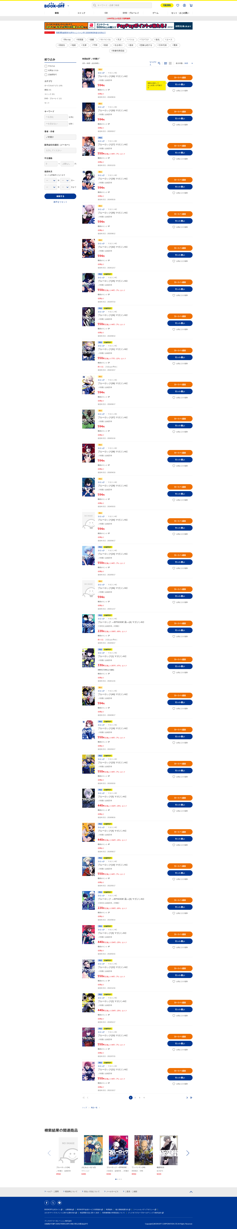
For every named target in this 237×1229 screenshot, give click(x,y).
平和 (95, 45)
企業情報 (68, 1209)
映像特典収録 (118, 51)
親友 (131, 45)
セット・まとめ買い (180, 13)
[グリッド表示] (170, 63)
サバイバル (106, 40)
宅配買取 (167, 5)
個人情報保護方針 (121, 1209)
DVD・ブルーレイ (131, 13)
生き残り (119, 45)
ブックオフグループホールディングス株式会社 (145, 1213)
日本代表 (163, 45)
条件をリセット (60, 202)
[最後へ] (191, 1097)
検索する (60, 196)
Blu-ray (67, 40)
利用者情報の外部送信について (113, 1213)
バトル (131, 40)
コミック (81, 13)
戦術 (106, 45)
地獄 (74, 45)
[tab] (115, 1179)
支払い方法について (92, 1191)
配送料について (71, 1191)
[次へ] (187, 1097)
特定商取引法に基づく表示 (89, 1213)
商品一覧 (94, 1108)
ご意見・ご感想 (131, 1191)
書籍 (57, 13)
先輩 (85, 45)
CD (106, 13)
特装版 (80, 40)
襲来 (176, 45)
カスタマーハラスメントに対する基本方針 (59, 1213)
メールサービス (112, 1191)
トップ (84, 1108)
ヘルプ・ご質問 (53, 1191)
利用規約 (109, 1209)
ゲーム (155, 13)
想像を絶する (146, 45)
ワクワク (145, 40)
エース (169, 40)
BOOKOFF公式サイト (52, 1209)
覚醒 (92, 40)
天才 (119, 40)
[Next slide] (188, 1153)
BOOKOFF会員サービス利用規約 (89, 1209)
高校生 (62, 45)
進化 (158, 40)
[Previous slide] (49, 1153)
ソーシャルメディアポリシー (143, 1209)
